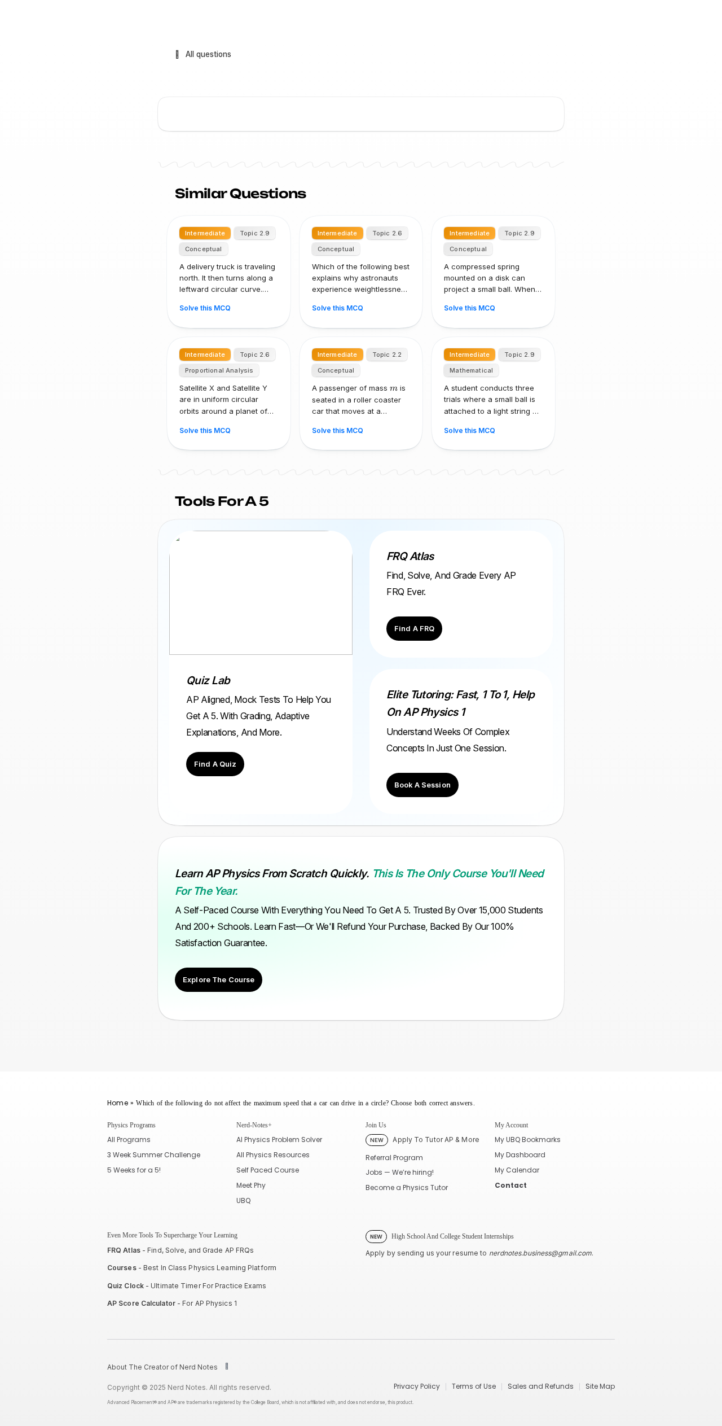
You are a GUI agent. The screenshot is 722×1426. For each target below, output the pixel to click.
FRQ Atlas (123, 1250)
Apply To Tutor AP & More (424, 1139)
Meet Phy (251, 1185)
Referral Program (394, 1157)
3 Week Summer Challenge (153, 1155)
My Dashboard (520, 1155)
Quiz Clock (125, 1285)
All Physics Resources (273, 1155)
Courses (122, 1267)
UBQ (243, 1200)
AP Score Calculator (141, 1303)
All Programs (129, 1139)
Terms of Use (474, 1386)
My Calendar (517, 1170)
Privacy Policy (417, 1386)
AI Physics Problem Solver (279, 1139)
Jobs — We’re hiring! (400, 1172)
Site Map (600, 1386)
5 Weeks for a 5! (134, 1170)
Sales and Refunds (541, 1386)
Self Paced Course (267, 1170)
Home (117, 1103)
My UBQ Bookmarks (528, 1139)
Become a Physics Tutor (407, 1187)
